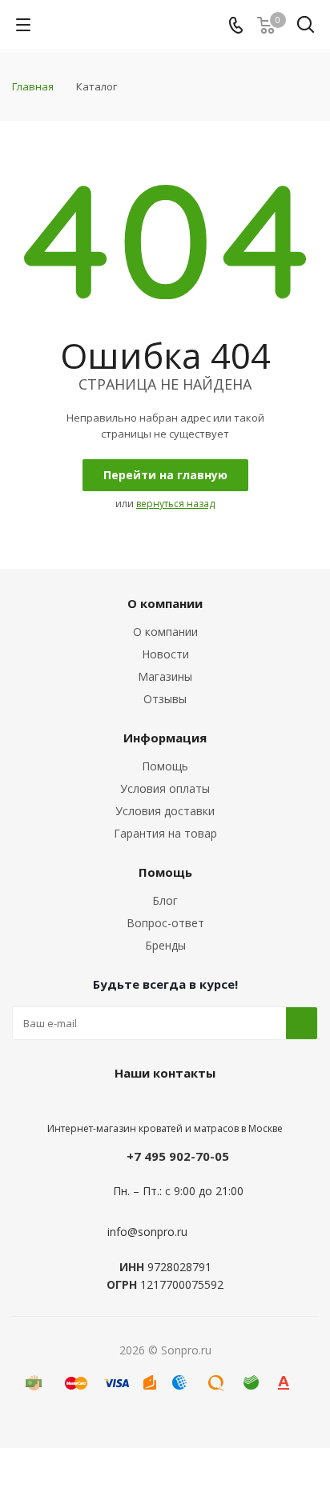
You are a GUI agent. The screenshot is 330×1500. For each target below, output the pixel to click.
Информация (165, 738)
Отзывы (165, 698)
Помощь (165, 766)
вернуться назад (175, 503)
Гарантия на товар (165, 833)
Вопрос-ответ (165, 922)
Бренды (165, 945)
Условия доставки (165, 810)
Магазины (165, 676)
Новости (165, 654)
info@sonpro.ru (147, 1231)
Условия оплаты (165, 788)
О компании (165, 631)
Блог (165, 900)
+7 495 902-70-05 (178, 1156)
